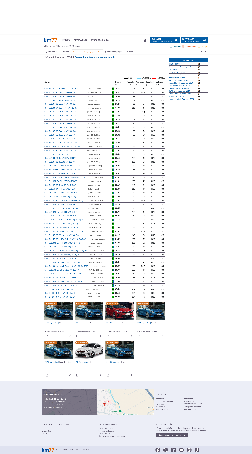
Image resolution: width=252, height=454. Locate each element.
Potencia (130, 83)
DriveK (44, 434)
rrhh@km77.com (190, 409)
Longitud (150, 83)
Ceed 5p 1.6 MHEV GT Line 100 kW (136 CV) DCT (63, 285)
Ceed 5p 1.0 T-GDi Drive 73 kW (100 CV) (60, 104)
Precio (118, 83)
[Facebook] (157, 449)
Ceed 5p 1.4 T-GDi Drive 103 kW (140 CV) (60, 143)
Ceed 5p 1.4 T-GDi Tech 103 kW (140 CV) (60, 185)
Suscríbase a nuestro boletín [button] (172, 435)
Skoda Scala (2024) (176, 96)
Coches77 (46, 428)
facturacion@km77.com (193, 404)
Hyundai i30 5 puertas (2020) (179, 78)
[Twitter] (165, 449)
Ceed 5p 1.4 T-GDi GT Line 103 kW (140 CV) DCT (63, 274)
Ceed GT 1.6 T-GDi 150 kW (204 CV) (58, 289)
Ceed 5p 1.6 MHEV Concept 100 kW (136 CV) (62, 146)
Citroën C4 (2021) (175, 64)
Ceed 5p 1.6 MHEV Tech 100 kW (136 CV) (60, 212)
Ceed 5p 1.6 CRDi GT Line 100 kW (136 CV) (61, 258)
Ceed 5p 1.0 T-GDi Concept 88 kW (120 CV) (61, 92)
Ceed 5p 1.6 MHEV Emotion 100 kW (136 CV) (62, 262)
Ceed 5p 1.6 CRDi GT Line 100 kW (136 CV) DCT (63, 278)
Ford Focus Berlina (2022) (178, 75)
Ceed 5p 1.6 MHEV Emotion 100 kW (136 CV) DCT (63, 281)
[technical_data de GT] (100, 375)
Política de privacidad (106, 434)
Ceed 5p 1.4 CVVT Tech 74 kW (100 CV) (60, 120)
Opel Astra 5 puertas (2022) (179, 86)
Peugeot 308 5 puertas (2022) (180, 88)
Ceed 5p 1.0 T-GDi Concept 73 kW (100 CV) (61, 96)
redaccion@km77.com (164, 401)
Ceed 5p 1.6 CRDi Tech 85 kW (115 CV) (59, 189)
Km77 (50, 40)
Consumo (140, 82)
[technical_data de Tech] (100, 336)
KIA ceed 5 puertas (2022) (178, 80)
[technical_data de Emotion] (162, 336)
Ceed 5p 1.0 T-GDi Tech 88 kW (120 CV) (59, 139)
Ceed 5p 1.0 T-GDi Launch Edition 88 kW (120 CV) (63, 201)
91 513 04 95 (57, 408)
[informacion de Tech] (77, 336)
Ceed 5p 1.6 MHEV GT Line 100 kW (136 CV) (61, 270)
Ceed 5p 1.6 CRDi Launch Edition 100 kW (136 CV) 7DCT (66, 266)
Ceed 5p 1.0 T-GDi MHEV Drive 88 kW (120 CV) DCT (64, 177)
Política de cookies (105, 428)
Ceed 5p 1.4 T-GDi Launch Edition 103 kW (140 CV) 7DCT (66, 251)
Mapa (64, 401)
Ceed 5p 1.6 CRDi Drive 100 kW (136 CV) (60, 158)
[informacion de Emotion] (138, 336)
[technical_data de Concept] (70, 336)
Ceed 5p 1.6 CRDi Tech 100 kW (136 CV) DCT (62, 227)
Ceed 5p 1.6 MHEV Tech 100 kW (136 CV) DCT (62, 243)
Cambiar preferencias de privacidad (111, 436)
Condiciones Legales (106, 431)
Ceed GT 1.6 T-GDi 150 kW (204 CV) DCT (60, 293)
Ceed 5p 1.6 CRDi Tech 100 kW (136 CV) (60, 197)
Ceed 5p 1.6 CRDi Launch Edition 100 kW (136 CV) (63, 231)
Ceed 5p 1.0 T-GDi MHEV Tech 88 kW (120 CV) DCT (64, 220)
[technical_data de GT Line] (131, 336)
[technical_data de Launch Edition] (70, 375)
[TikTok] (197, 449)
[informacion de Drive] (108, 375)
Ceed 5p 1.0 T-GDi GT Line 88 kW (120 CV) (61, 208)
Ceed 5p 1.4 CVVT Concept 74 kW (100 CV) (61, 89)
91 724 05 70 (61, 405)
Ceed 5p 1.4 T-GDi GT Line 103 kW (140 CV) (61, 235)
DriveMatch (46, 431)
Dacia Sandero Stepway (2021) (180, 67)
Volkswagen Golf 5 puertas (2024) (181, 99)
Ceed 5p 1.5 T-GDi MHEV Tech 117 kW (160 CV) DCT (65, 239)
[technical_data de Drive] (131, 375)
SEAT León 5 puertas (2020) (179, 91)
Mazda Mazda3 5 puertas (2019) (181, 83)
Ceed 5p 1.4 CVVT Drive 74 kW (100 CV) (60, 100)
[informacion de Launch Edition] (46, 375)
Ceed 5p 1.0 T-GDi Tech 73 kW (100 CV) (59, 135)
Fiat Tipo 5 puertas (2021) (178, 72)
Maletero (159, 83)
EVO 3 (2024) (174, 69)
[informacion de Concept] (46, 336)
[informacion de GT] (77, 375)
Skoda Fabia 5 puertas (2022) (180, 94)
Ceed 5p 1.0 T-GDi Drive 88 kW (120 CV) (60, 112)
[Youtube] (181, 449)
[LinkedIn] (173, 449)
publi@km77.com (162, 409)
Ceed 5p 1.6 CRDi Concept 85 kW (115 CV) (60, 108)
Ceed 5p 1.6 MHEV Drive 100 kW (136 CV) (60, 181)
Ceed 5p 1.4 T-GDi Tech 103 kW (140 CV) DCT (62, 216)
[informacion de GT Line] (108, 336)
